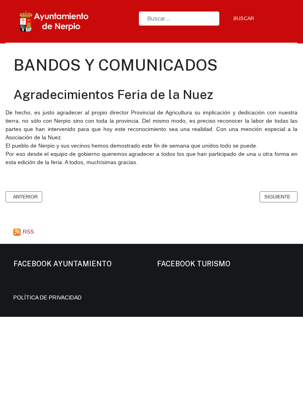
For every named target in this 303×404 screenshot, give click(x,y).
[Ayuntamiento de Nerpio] (54, 21)
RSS (27, 231)
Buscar (244, 18)
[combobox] (179, 18)
